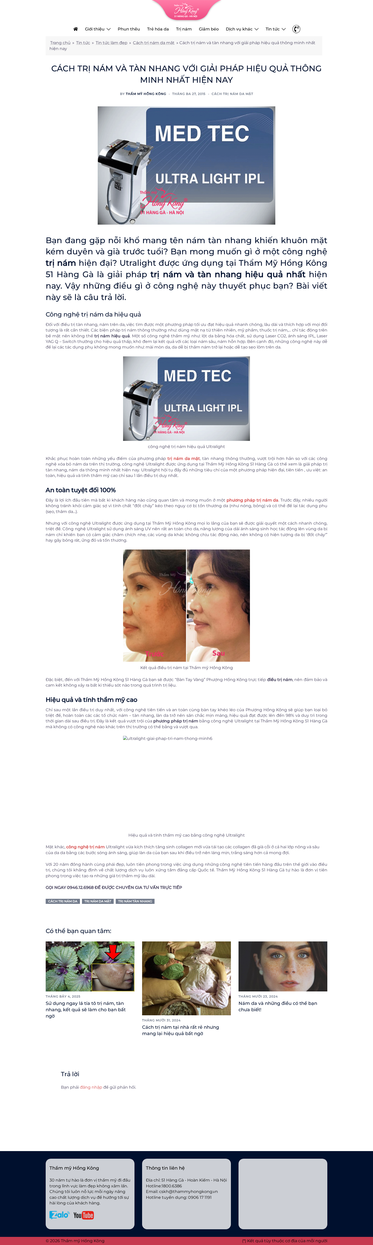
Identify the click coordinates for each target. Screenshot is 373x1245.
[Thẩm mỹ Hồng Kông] (186, 10)
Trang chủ (60, 42)
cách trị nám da (62, 901)
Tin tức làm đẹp (111, 42)
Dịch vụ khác (239, 29)
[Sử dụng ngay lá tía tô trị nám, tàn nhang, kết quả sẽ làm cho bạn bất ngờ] (90, 966)
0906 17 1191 (200, 1197)
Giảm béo (209, 29)
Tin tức (273, 29)
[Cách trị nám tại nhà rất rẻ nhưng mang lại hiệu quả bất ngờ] (186, 978)
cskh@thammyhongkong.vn (188, 1191)
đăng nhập (91, 1087)
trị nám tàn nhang (135, 901)
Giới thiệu (95, 29)
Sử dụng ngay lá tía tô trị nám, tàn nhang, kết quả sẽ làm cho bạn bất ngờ (86, 1010)
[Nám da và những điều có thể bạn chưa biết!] (283, 966)
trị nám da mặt (97, 901)
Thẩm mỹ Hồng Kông (146, 94)
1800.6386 (172, 1186)
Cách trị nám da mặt (154, 42)
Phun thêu (129, 29)
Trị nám (184, 29)
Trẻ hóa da (158, 29)
